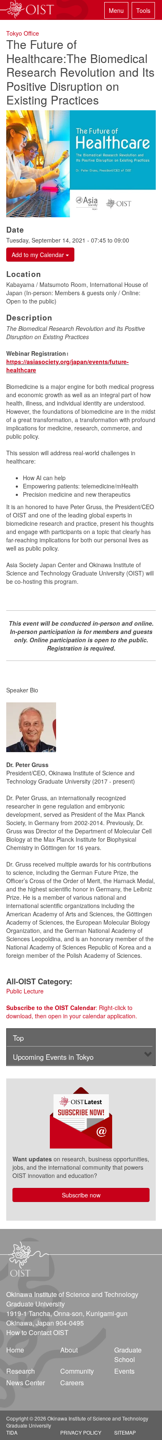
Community (77, 1371)
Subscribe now (81, 1195)
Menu (116, 10)
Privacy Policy (80, 1432)
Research (20, 1371)
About (69, 1350)
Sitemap (125, 1432)
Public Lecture (25, 991)
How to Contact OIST (37, 1332)
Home (15, 1350)
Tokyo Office (22, 33)
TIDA (11, 1432)
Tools (143, 10)
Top (18, 1038)
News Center (25, 1382)
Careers (72, 1382)
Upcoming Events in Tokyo (53, 1057)
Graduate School (128, 1354)
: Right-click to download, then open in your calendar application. (71, 1011)
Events (124, 1371)
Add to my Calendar (39, 254)
